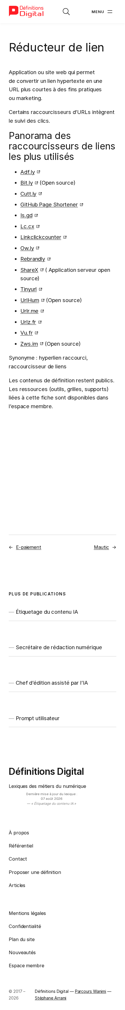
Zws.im (29, 343)
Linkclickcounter (40, 237)
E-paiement (28, 547)
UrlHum (29, 300)
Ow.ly (27, 248)
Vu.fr (26, 332)
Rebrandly (32, 259)
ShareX (29, 270)
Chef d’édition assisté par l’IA (52, 683)
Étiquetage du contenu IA (47, 612)
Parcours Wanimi (90, 991)
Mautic (101, 547)
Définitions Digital (46, 771)
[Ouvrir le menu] (102, 11)
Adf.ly (27, 172)
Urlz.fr (28, 322)
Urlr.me (29, 311)
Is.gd (26, 215)
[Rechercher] (66, 11)
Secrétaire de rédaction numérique (59, 647)
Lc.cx (27, 226)
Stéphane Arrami (51, 997)
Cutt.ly (28, 193)
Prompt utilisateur (38, 718)
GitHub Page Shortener (49, 204)
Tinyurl (28, 289)
